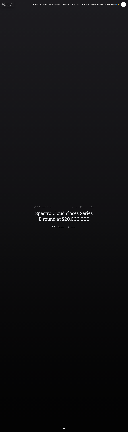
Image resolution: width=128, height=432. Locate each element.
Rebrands (67, 4)
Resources (77, 4)
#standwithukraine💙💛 (112, 4)
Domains (41, 207)
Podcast (44, 4)
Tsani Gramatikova (60, 227)
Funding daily (48, 207)
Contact (101, 4)
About (36, 4)
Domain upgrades (55, 4)
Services (93, 4)
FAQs (85, 4)
